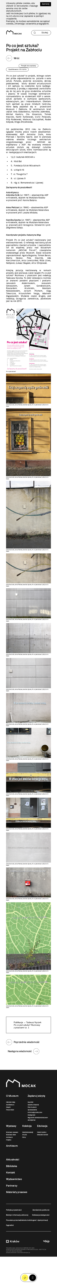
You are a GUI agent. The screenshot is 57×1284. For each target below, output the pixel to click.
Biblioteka (11, 1166)
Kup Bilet (25, 1277)
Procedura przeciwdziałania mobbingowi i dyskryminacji (27, 1220)
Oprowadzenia (32, 1110)
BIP (46, 1241)
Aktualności (12, 1159)
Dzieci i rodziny (42, 1132)
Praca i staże (10, 1110)
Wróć (16, 58)
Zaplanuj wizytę (36, 1095)
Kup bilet (30, 1102)
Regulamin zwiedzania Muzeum (38, 1117)
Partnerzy (11, 1185)
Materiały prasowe (16, 1192)
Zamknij (45, 4)
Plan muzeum (32, 1107)
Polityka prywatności (14, 1210)
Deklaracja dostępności (40, 1215)
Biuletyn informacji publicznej (17, 1215)
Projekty (8, 1140)
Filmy (24, 1137)
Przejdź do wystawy (28, 66)
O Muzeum (12, 1095)
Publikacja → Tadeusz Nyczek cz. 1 (27, 1025)
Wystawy (11, 1125)
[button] (32, 1277)
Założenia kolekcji (27, 1132)
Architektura (10, 1105)
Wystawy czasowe (12, 1132)
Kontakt (10, 1172)
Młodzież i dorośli (42, 1135)
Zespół (8, 1107)
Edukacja (42, 1125)
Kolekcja (27, 1125)
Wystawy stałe (11, 1135)
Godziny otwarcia (33, 1105)
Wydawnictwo (14, 1179)
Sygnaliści (10, 1225)
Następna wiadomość (20, 1051)
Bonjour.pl (27, 1252)
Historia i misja (10, 1102)
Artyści (24, 1135)
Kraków (12, 1241)
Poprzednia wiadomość (27, 1042)
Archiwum (9, 1137)
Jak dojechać (32, 1120)
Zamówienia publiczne (41, 1210)
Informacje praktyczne (35, 1112)
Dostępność (31, 1115)
